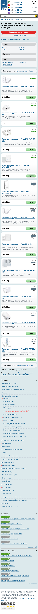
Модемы (6, 398)
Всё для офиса (7, 484)
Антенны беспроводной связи (13, 427)
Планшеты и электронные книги (13, 440)
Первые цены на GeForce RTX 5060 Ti (14, 544)
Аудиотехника (7, 443)
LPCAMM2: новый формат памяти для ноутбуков (18, 519)
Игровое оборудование (10, 456)
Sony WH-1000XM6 (7, 560)
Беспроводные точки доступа (13, 433)
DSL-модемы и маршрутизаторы (14, 423)
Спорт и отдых (7, 478)
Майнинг (5, 503)
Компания (10, 19)
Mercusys (22, 47)
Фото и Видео (6, 487)
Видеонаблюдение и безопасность (14, 468)
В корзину (30, 97)
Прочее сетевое (8, 401)
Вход (34, 11)
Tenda (4, 49)
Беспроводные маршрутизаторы (14, 436)
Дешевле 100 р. (7, 62)
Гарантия (17, 19)
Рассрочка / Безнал (19, 36)
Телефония (6, 446)
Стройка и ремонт (8, 490)
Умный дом (6, 481)
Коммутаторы (8, 420)
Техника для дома (8, 462)
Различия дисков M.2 (8, 565)
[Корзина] (34, 3)
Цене (31, 71)
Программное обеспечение (11, 497)
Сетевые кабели (9, 405)
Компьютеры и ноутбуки (10, 386)
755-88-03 (18, 5)
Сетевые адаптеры (10, 414)
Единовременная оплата (18, 32)
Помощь (34, 7)
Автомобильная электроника (12, 449)
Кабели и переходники (9, 383)
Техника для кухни (8, 465)
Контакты (24, 19)
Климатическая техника (10, 459)
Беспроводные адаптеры (12, 430)
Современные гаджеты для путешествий (15, 575)
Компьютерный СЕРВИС (10, 506)
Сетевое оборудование (10, 396)
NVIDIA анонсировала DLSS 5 (11, 524)
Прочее (4, 453)
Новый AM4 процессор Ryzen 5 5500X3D (15, 529)
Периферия (6, 393)
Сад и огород (6, 494)
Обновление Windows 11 (9, 539)
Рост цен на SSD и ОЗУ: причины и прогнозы (16, 555)
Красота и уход (7, 471)
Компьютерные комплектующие (13, 390)
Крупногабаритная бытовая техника (14, 500)
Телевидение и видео (9, 475)
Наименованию (21, 71)
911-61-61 (18, 10)
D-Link (4, 47)
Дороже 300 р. (7, 64)
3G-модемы (7, 408)
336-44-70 (18, 2)
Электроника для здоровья (10, 570)
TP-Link (21, 49)
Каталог (3, 19)
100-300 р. (22, 62)
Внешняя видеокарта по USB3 (11, 534)
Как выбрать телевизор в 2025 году (13, 580)
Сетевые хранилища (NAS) (12, 417)
